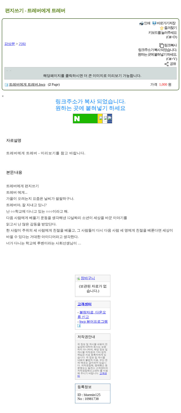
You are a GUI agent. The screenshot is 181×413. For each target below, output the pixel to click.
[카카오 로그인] (100, 118)
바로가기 (165, 23)
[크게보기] (7, 70)
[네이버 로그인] (85, 118)
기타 (22, 44)
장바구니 (88, 278)
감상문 (9, 44)
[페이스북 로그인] (109, 118)
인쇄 (146, 23)
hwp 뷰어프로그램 (93, 321)
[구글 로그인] (104, 118)
